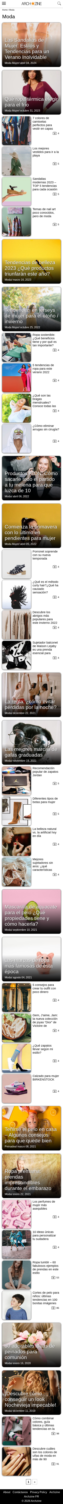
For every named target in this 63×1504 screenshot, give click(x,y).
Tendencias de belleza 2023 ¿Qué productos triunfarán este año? (30, 268)
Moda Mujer (12, 63)
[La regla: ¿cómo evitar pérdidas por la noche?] (31, 694)
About (6, 1492)
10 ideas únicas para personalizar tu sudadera (44, 1235)
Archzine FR (31, 1496)
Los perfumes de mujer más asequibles (44, 1205)
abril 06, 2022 (21, 496)
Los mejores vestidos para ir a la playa (46, 152)
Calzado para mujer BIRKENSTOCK (46, 1077)
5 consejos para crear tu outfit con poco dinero (44, 988)
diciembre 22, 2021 (24, 713)
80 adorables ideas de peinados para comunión (30, 1351)
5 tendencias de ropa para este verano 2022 (43, 368)
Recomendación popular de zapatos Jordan (45, 772)
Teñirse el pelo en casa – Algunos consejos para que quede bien (31, 1134)
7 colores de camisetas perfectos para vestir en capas (43, 123)
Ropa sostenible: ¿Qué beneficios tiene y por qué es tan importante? (45, 340)
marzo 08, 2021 (26, 1146)
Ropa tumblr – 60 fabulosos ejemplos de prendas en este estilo (45, 1268)
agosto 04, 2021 (22, 977)
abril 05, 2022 (28, 544)
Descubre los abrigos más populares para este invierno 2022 (45, 617)
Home (5, 10)
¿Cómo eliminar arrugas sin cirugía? (46, 427)
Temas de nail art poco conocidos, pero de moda (44, 212)
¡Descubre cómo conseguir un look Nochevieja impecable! (30, 1399)
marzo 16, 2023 (22, 279)
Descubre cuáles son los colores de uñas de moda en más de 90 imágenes (45, 1455)
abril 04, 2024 (28, 63)
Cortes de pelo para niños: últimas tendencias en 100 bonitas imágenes (46, 1298)
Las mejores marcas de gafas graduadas (31, 752)
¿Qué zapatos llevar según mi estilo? (43, 1049)
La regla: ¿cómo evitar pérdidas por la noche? (31, 704)
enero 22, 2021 (22, 1194)
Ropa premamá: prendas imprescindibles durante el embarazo (28, 1179)
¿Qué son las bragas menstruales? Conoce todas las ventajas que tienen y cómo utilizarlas (46, 404)
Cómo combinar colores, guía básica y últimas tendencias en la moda (44, 1425)
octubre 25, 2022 (30, 327)
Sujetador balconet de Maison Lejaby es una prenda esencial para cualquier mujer (45, 649)
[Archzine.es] (32, 4)
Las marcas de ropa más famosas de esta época (29, 965)
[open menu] (3, 3)
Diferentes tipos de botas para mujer (45, 800)
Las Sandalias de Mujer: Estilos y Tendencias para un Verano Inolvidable (27, 48)
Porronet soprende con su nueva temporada (45, 555)
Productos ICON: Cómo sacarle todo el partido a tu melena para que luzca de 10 (31, 482)
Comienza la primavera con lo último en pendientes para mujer (31, 532)
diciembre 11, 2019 (24, 1410)
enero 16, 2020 (22, 1363)
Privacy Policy (38, 1492)
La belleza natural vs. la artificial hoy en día (44, 832)
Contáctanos (20, 1492)
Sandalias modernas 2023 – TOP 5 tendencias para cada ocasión (45, 184)
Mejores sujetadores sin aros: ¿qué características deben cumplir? (43, 866)
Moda (8, 279)
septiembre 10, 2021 (25, 929)
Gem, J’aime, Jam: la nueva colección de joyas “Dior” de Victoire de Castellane (45, 1022)
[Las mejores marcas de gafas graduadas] (31, 742)
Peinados (10, 1146)
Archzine (54, 1492)
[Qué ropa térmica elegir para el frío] (31, 92)
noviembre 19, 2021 (24, 760)
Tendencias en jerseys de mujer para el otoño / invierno (31, 315)
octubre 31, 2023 (30, 110)
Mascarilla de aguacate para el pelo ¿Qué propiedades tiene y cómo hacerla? (31, 915)
